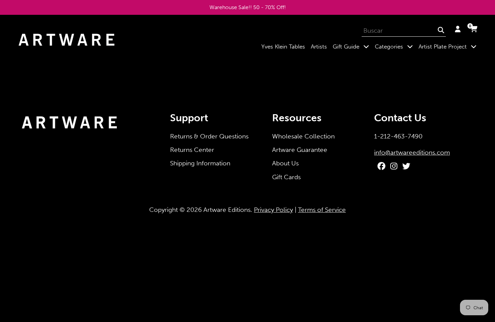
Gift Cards (286, 177)
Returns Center (192, 150)
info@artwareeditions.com (412, 152)
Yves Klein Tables (283, 46)
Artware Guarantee (299, 150)
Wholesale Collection (303, 136)
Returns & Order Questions (209, 136)
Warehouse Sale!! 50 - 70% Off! (247, 7)
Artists (319, 46)
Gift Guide (352, 46)
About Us (285, 163)
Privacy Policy (273, 210)
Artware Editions (227, 210)
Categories (395, 46)
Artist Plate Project (449, 46)
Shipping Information (200, 163)
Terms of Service (322, 210)
